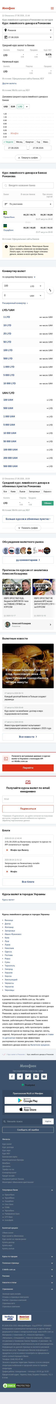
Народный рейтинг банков (13, 1179)
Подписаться (28, 808)
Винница (9, 920)
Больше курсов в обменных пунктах (27, 519)
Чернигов (9, 986)
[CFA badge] (39, 1317)
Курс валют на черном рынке (14, 1239)
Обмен (47, 503)
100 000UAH (10, 449)
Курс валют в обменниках (13, 1236)
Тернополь (10, 965)
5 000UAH (9, 425)
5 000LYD (8, 375)
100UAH (8, 400)
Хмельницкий (11, 979)
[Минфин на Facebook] (12, 1076)
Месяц (19, 142)
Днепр (8, 924)
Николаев (9, 948)
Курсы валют (8, 899)
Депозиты (6, 1166)
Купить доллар (8, 1242)
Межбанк (6, 1163)
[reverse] (50, 290)
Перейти (28, 767)
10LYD (7, 325)
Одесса (8, 951)
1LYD (6, 317)
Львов (22, 491)
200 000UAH (10, 458)
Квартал (30, 142)
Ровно (7, 958)
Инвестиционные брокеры (13, 1160)
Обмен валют (7, 1233)
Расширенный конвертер (14, 303)
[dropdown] (27, 106)
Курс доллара (8, 1147)
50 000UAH (9, 441)
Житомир (9, 927)
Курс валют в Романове (16, 1054)
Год (38, 142)
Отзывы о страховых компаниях (15, 1297)
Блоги (6, 830)
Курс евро (6, 1150)
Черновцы (9, 990)
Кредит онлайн (8, 1176)
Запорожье (34, 491)
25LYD (7, 333)
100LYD (7, 350)
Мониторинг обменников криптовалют (18, 1182)
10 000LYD (9, 383)
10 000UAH (9, 433)
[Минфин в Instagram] (36, 1076)
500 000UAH (10, 466)
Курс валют (7, 1144)
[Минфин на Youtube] (44, 1076)
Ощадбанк (8, 230)
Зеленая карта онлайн (11, 1294)
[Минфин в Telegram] (20, 1076)
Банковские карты (9, 1157)
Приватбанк (9, 217)
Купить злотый (8, 1249)
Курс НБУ (6, 1154)
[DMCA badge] (28, 1386)
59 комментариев (26, 560)
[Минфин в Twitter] (28, 1076)
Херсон (8, 976)
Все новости (26, 736)
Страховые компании (11, 1307)
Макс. (46, 142)
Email (6, 799)
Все (5, 491)
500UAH (8, 408)
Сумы (7, 962)
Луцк (7, 941)
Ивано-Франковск (13, 934)
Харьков (48, 491)
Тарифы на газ (8, 1169)
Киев (13, 491)
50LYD (7, 342)
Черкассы (9, 983)
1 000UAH (9, 416)
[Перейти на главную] (8, 8)
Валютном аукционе (40, 1045)
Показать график (30, 528)
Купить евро (7, 1245)
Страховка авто (8, 1303)
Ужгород (9, 969)
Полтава (9, 955)
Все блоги (28, 881)
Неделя (9, 142)
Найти (48, 1121)
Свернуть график (29, 158)
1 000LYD (8, 367)
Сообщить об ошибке (28, 1130)
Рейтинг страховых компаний (14, 1300)
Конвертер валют (9, 1173)
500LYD (7, 358)
